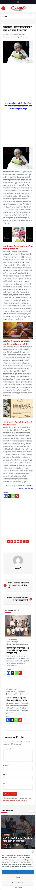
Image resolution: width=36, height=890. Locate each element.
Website (6, 784)
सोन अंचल (13, 691)
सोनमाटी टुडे (15, 642)
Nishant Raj (13, 639)
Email (5, 774)
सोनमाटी (8, 34)
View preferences (18, 883)
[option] (18, 833)
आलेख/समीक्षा (14, 34)
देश (20, 34)
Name (5, 765)
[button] (33, 852)
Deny (18, 877)
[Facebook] (5, 496)
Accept (18, 872)
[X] (9, 496)
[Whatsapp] (13, 496)
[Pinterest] (17, 496)
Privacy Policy (18, 887)
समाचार (23, 34)
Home (5, 16)
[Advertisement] (18, 84)
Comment (7, 749)
